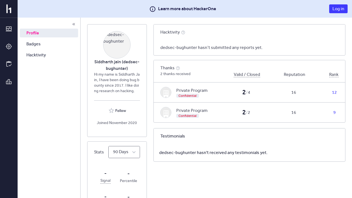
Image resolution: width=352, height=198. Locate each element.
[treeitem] (49, 33)
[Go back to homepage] (8, 8)
